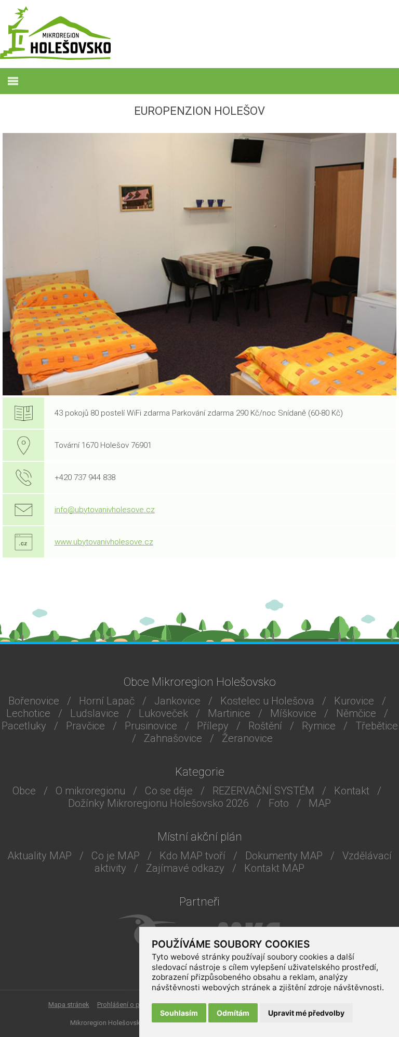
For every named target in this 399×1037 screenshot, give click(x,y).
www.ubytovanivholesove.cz (104, 542)
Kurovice (354, 701)
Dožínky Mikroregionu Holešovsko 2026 (158, 803)
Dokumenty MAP (284, 855)
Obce (24, 791)
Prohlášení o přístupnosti (134, 1004)
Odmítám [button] (233, 1012)
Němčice (356, 713)
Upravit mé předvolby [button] (306, 1012)
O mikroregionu (90, 791)
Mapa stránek (68, 1004)
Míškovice (293, 713)
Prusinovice (151, 726)
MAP (320, 803)
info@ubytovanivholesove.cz (105, 509)
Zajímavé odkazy (185, 868)
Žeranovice (247, 738)
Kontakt (351, 791)
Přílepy (213, 726)
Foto (279, 803)
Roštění (265, 726)
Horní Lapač (107, 701)
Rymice (319, 726)
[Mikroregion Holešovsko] (55, 57)
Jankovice (177, 701)
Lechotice (28, 713)
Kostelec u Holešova (267, 701)
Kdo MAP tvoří (192, 855)
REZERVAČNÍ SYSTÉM (263, 791)
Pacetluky (24, 726)
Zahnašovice (173, 738)
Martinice (229, 713)
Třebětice (376, 726)
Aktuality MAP (39, 855)
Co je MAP (115, 855)
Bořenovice (33, 701)
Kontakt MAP (274, 868)
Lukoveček (163, 713)
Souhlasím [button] (179, 1012)
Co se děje (169, 791)
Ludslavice (94, 713)
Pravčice (85, 726)
